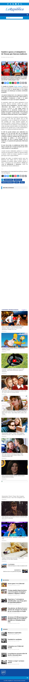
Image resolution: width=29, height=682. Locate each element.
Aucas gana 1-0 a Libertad (16, 583)
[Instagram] (18, 4)
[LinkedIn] (13, 4)
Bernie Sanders (8, 179)
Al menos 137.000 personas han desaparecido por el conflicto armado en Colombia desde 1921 (17, 619)
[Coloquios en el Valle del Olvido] (4, 647)
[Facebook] (8, 4)
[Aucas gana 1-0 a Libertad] (4, 585)
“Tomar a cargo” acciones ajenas (16, 661)
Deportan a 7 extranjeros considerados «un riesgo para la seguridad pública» (17, 600)
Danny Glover (18, 179)
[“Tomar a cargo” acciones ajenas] (4, 662)
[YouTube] (16, 4)
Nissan (22, 182)
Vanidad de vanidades (15, 639)
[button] (27, 15)
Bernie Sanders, (18, 86)
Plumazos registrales (14, 632)
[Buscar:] (14, 17)
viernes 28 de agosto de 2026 (14, 634)
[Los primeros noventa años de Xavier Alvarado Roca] (4, 655)
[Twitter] (10, 4)
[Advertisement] (14, 34)
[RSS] (21, 4)
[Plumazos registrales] (4, 634)
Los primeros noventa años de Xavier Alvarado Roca (17, 654)
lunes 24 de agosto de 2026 (13, 656)
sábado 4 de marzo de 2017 (8, 57)
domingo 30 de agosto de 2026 (14, 585)
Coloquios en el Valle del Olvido (15, 646)
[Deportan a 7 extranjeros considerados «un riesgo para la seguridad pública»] (4, 600)
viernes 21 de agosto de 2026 (14, 664)
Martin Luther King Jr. (7, 182)
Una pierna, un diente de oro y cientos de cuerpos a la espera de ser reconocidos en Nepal (17, 609)
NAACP (16, 182)
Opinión (5, 629)
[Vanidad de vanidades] (4, 641)
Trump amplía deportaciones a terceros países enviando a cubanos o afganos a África (17, 591)
